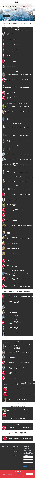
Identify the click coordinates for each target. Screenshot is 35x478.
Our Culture (8, 6)
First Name (25, 455)
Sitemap (3, 448)
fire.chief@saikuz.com (27, 409)
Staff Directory (26, 6)
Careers (15, 9)
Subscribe (25, 466)
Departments (14, 6)
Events (20, 6)
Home (4, 6)
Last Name (25, 458)
